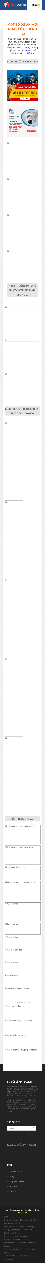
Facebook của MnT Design (21, 1144)
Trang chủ (8, 1259)
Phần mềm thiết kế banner (15, 1239)
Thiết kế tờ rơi (24, 1256)
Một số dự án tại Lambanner (16, 1236)
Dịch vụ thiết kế (16, 1171)
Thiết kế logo (9, 1256)
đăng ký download (12, 1230)
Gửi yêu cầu (28, 1230)
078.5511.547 (22, 1212)
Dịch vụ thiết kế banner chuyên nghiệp (20, 1226)
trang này (28, 50)
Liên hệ (13, 1191)
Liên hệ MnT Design (12, 1233)
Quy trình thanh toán (18, 1181)
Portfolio (13, 1186)
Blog (12, 1176)
